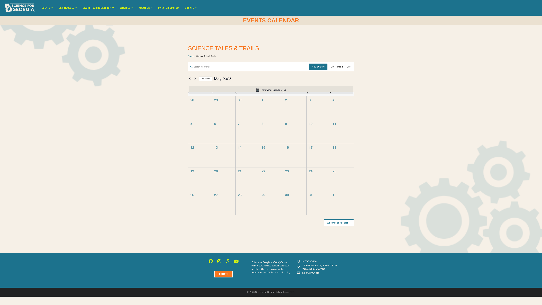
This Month (205, 78)
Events (191, 56)
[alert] (271, 90)
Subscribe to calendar (337, 222)
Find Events (318, 66)
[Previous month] (189, 78)
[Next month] (195, 78)
